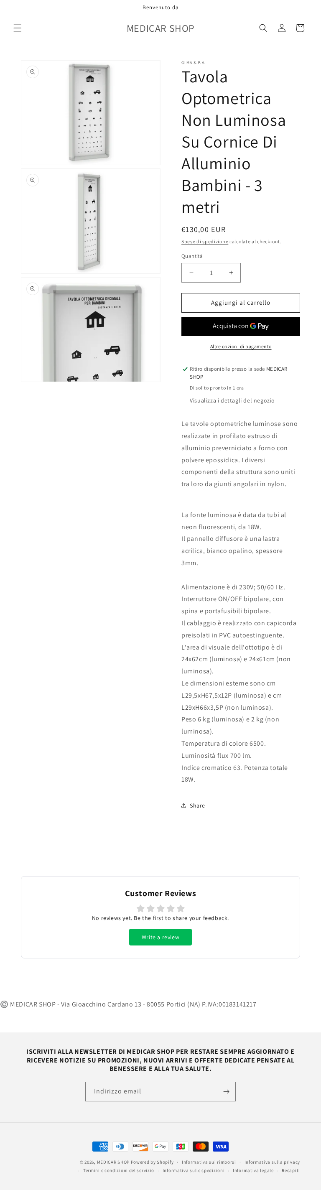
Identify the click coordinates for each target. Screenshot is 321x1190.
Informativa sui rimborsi (209, 1162)
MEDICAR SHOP (113, 1162)
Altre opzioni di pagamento (241, 346)
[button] (17, 28)
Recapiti (291, 1170)
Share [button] (197, 805)
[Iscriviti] (226, 1091)
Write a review (160, 937)
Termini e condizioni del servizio (118, 1170)
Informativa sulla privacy (273, 1162)
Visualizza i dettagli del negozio (232, 400)
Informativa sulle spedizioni (194, 1170)
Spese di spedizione (204, 241)
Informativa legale (253, 1170)
